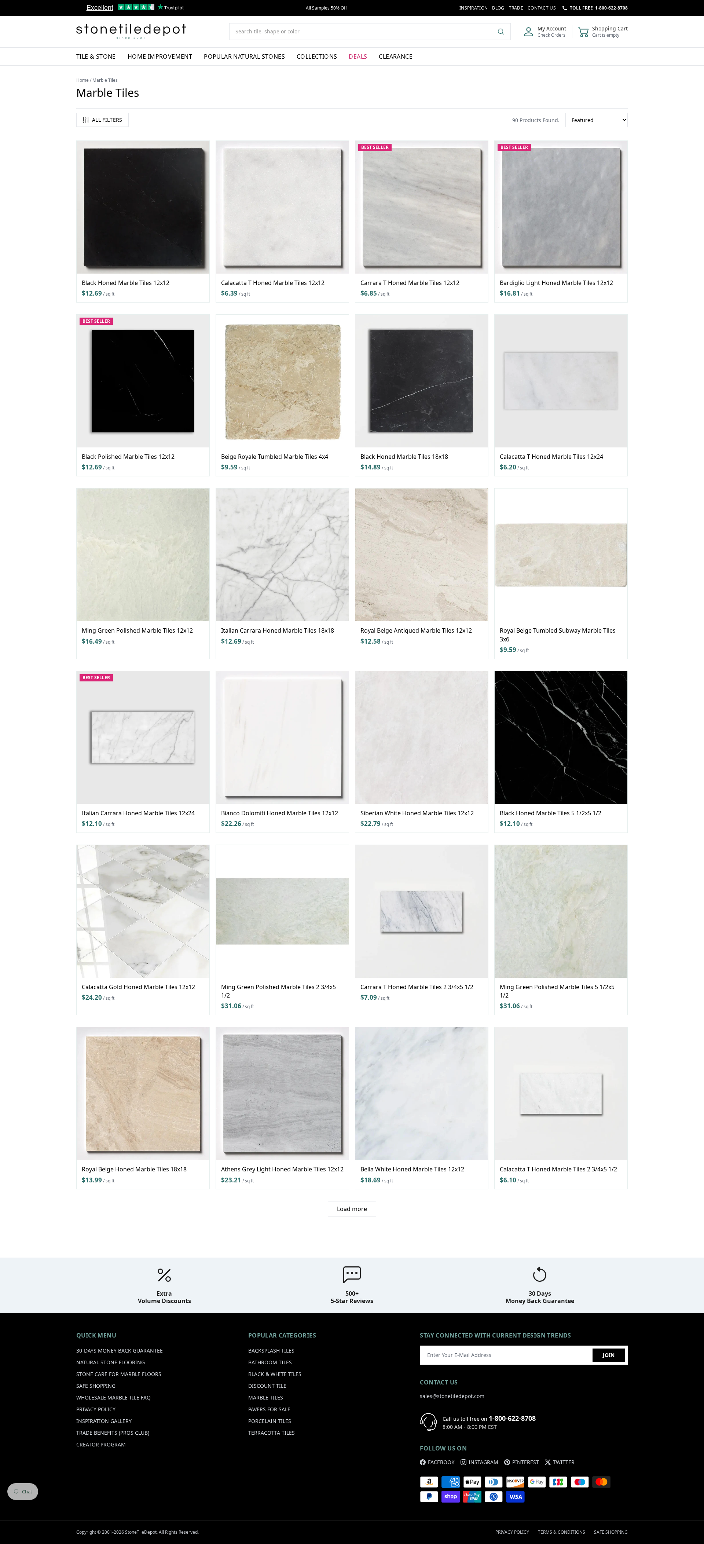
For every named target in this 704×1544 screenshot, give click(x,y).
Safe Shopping (95, 1385)
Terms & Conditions (561, 1532)
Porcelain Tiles (269, 1420)
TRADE (516, 8)
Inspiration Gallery (104, 1420)
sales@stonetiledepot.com (452, 1396)
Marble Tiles (265, 1397)
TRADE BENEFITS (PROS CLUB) (112, 1432)
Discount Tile (267, 1385)
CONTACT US (542, 8)
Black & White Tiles (274, 1374)
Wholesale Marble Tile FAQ (113, 1397)
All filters (107, 119)
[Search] (504, 31)
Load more (352, 1209)
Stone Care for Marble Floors (118, 1374)
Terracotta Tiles (271, 1432)
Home (82, 80)
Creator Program (101, 1444)
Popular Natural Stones (244, 56)
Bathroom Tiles (270, 1362)
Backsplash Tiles (271, 1350)
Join (609, 1354)
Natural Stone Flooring (110, 1362)
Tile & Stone (96, 56)
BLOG (498, 8)
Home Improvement (160, 56)
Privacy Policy (95, 1409)
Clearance (395, 56)
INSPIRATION (473, 8)
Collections (317, 56)
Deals (358, 56)
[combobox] (370, 31)
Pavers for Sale (269, 1409)
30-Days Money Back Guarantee (119, 1350)
